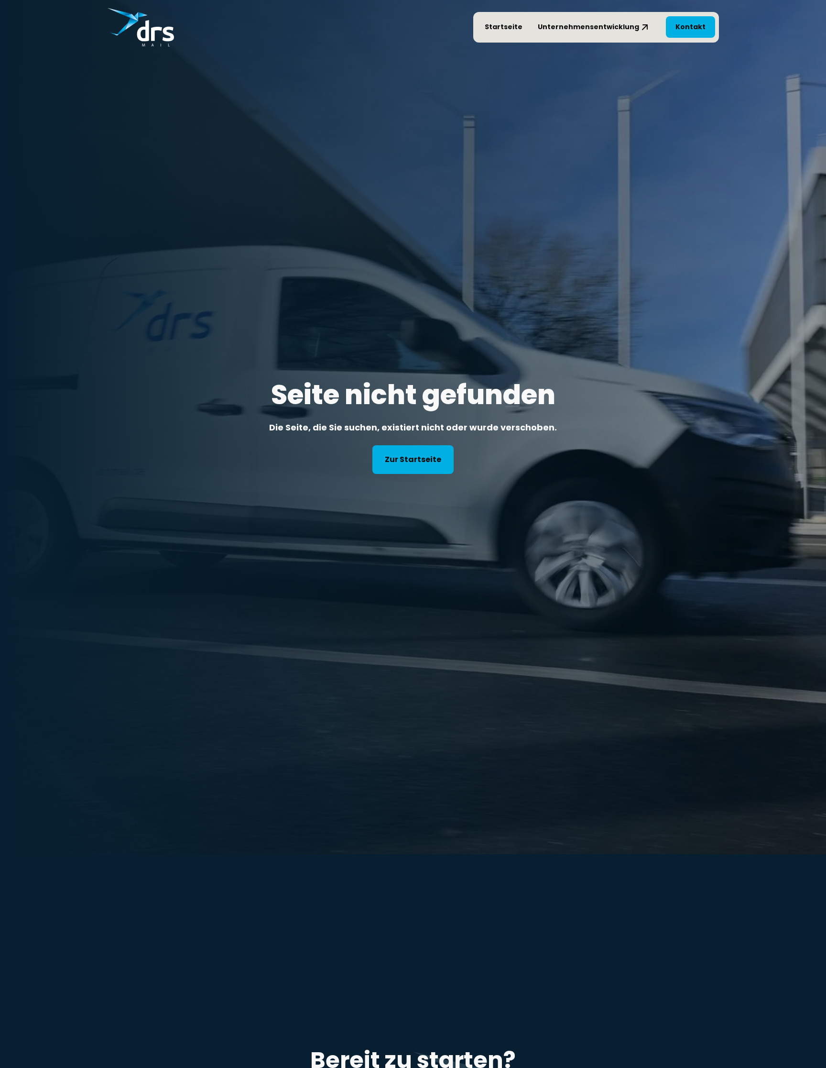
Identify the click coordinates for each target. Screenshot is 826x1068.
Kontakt (690, 27)
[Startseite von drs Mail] (140, 27)
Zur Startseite (413, 459)
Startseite (503, 27)
